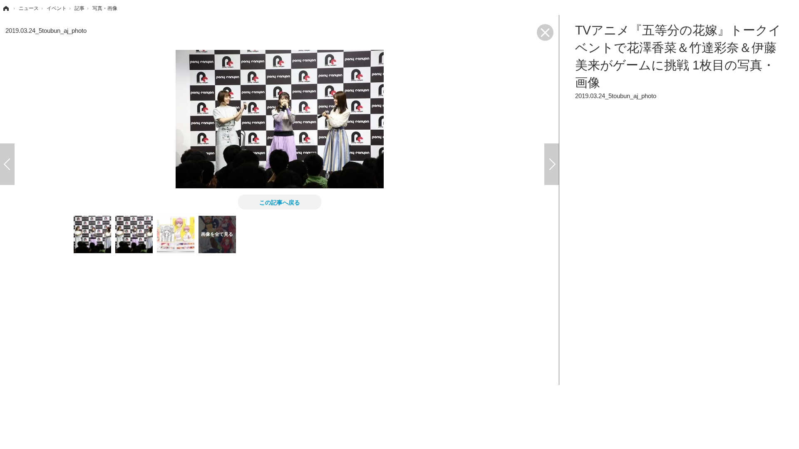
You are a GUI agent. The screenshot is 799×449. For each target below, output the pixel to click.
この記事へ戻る (279, 202)
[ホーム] (5, 8)
